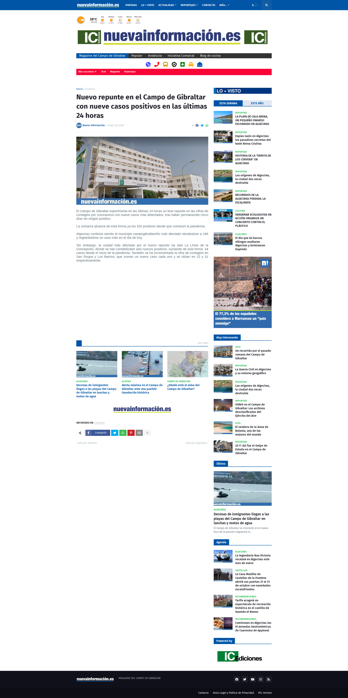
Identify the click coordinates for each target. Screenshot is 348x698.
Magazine (115, 71)
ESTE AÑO (257, 103)
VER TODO (203, 343)
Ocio (103, 71)
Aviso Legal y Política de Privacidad (233, 692)
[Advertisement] (142, 301)
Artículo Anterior (87, 443)
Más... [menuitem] (223, 5)
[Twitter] (202, 125)
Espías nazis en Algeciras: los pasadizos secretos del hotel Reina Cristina (253, 139)
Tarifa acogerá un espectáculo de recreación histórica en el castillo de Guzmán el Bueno (253, 606)
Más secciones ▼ (87, 71)
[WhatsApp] (207, 125)
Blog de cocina (210, 56)
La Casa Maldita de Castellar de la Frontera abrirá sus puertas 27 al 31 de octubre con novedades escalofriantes (253, 581)
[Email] (139, 433)
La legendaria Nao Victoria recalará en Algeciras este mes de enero (253, 559)
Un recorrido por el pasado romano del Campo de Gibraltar (253, 354)
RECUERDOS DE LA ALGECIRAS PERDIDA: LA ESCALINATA (250, 198)
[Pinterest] (131, 433)
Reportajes (130, 71)
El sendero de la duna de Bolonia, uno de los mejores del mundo (251, 430)
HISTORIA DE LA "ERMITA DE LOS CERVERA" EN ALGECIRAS (253, 159)
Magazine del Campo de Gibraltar (102, 56)
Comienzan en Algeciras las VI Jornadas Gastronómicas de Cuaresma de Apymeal (253, 626)
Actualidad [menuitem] (166, 5)
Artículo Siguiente (196, 443)
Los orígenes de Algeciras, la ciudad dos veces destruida (252, 179)
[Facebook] (197, 125)
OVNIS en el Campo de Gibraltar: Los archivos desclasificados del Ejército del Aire (250, 410)
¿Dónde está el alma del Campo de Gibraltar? (183, 387)
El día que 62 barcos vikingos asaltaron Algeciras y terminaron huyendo (250, 243)
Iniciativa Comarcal (181, 56)
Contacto (203, 692)
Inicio (79, 89)
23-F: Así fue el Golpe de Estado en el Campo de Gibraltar (251, 449)
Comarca (90, 89)
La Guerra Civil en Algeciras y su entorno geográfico (253, 371)
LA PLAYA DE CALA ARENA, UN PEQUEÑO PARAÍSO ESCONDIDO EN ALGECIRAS (252, 120)
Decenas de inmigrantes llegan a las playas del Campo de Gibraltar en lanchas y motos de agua (96, 390)
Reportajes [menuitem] (188, 5)
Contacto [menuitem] (208, 5)
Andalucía (155, 56)
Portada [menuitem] (131, 5)
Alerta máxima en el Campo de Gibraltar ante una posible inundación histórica (142, 388)
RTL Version (265, 692)
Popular (136, 56)
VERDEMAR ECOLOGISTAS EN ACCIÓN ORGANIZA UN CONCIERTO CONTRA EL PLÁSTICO (253, 220)
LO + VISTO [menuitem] (147, 5)
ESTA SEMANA (228, 103)
